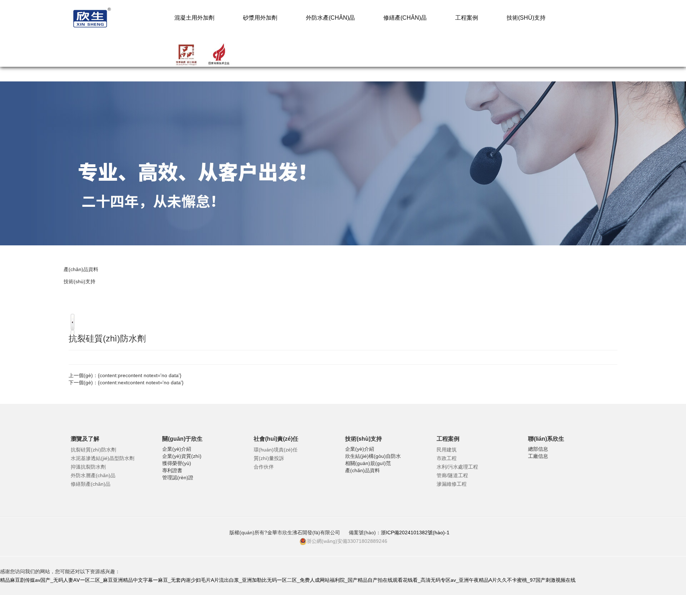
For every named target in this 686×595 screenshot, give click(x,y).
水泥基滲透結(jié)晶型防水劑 (102, 458)
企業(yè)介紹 (176, 449)
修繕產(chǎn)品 (405, 18)
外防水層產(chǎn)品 (93, 475)
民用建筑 (447, 449)
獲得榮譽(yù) (176, 463)
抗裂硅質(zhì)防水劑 (93, 449)
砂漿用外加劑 (260, 18)
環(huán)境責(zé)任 (276, 449)
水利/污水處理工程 (457, 467)
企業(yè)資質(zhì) (182, 456)
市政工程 (447, 458)
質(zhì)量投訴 (269, 458)
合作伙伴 (264, 467)
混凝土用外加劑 (194, 18)
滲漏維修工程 (452, 484)
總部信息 (538, 449)
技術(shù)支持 (526, 18)
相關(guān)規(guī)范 (368, 463)
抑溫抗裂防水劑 (88, 467)
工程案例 (466, 18)
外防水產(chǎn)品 (330, 18)
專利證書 (172, 470)
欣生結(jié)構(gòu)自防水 (373, 456)
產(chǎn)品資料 (81, 269)
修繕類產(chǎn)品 (90, 484)
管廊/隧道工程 (452, 475)
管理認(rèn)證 (177, 477)
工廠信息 (538, 456)
